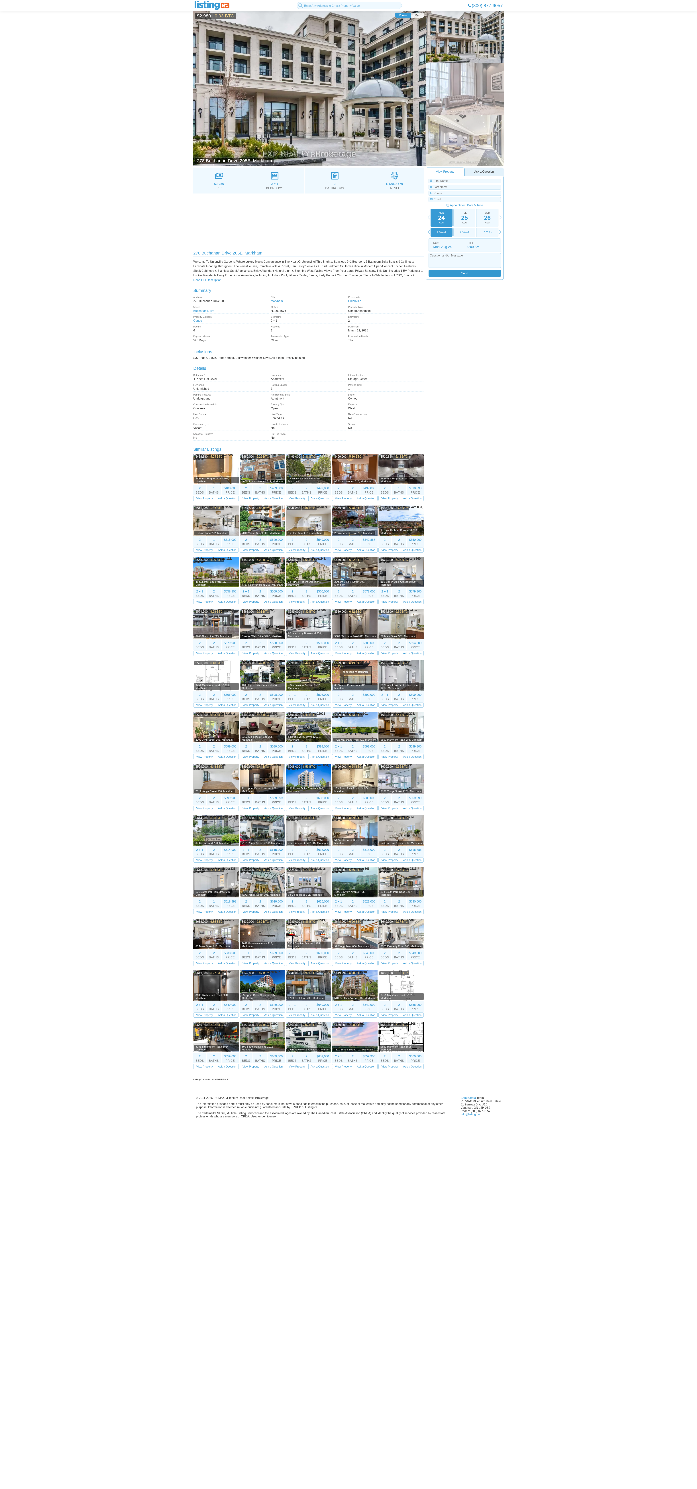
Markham (277, 301)
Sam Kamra (468, 1097)
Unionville (354, 301)
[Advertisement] (302, 220)
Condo (197, 320)
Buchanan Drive (203, 310)
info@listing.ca (470, 1114)
